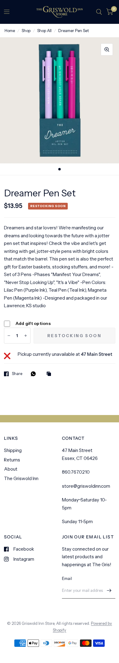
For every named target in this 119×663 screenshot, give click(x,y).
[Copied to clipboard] (50, 374)
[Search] (99, 12)
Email (67, 578)
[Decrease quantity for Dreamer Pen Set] (8, 335)
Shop (26, 30)
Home (10, 30)
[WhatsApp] (35, 373)
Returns (12, 460)
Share (17, 373)
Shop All (44, 30)
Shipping (13, 450)
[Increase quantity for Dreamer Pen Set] (25, 335)
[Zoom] (107, 49)
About (10, 469)
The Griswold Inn (21, 478)
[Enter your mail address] (109, 591)
